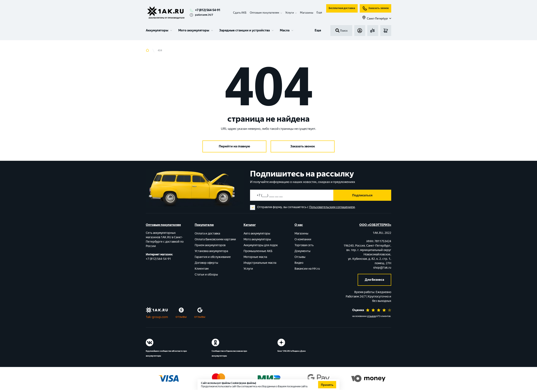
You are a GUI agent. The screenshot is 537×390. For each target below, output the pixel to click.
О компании (303, 239)
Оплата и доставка (207, 233)
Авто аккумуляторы (257, 233)
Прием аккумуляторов (210, 245)
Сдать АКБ (239, 12)
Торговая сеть (304, 245)
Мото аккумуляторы (193, 30)
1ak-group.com (157, 317)
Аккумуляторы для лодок (261, 245)
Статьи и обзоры (206, 274)
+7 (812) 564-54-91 (207, 10)
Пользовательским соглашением (332, 207)
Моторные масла (255, 257)
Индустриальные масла (260, 263)
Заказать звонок (378, 8)
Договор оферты (206, 263)
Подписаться (362, 195)
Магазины (306, 12)
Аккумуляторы (157, 30)
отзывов (371, 316)
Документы (302, 251)
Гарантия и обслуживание (213, 257)
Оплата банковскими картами (215, 239)
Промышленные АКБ (258, 251)
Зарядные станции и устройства (244, 30)
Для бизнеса (374, 280)
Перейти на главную (234, 146)
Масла (284, 30)
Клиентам (202, 268)
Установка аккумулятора (211, 251)
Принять (327, 384)
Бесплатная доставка (342, 8)
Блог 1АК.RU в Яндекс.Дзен (292, 351)
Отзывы (300, 257)
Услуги (248, 268)
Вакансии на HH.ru (307, 268)
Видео (299, 263)
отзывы (181, 317)
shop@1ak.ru (382, 267)
